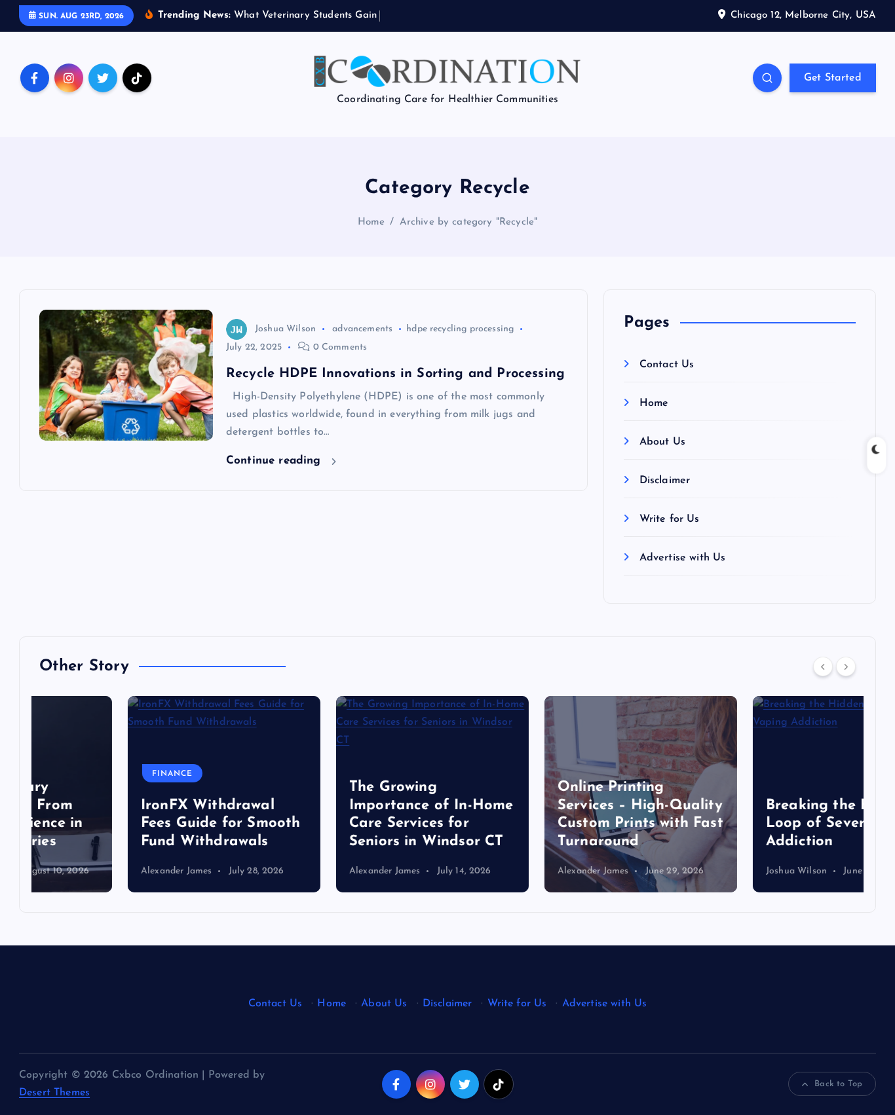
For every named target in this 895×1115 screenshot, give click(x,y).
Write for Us (669, 520)
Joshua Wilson (285, 329)
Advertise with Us (682, 558)
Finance (84, 774)
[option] (135, 794)
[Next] (846, 666)
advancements (362, 329)
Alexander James (87, 871)
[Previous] (823, 666)
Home (371, 222)
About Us (662, 442)
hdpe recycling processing (460, 329)
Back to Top (838, 1084)
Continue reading (275, 460)
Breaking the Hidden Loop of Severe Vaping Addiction (757, 823)
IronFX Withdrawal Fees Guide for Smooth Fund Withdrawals (132, 823)
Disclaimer (664, 481)
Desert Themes (54, 1093)
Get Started (833, 78)
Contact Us (666, 364)
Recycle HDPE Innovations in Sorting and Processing (395, 373)
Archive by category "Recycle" (469, 222)
